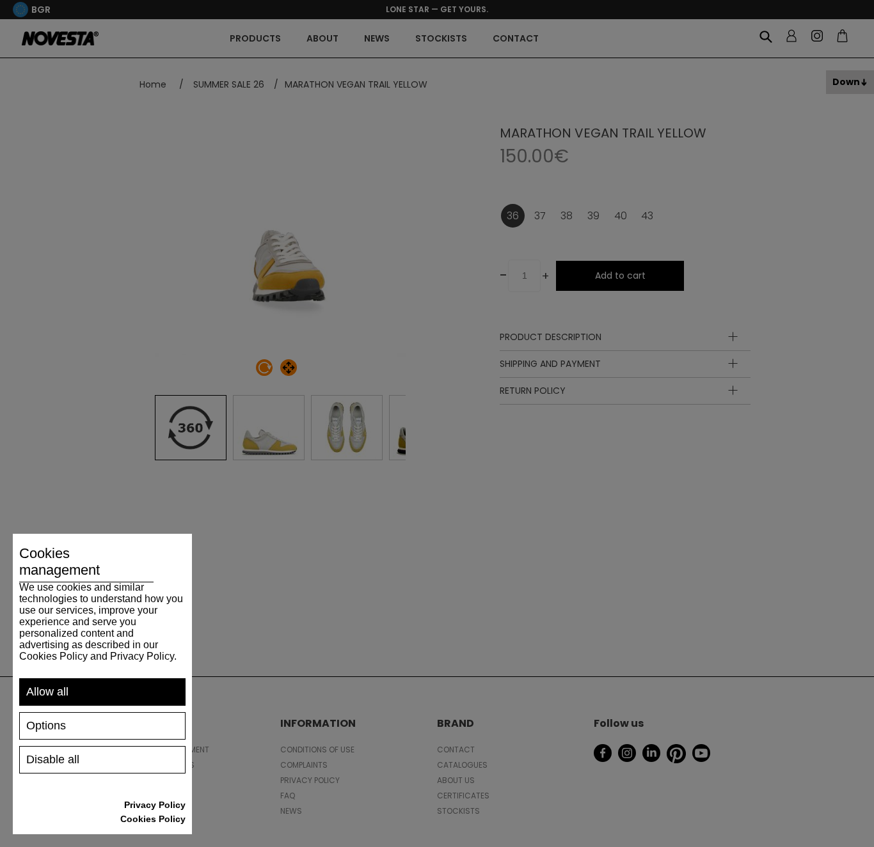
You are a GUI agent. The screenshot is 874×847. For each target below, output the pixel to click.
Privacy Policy (155, 805)
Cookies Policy (153, 819)
